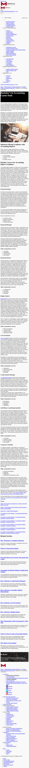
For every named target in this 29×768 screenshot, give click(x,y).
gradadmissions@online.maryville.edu (15, 681)
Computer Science (10, 40)
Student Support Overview (12, 69)
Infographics (9, 78)
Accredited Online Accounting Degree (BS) (13, 87)
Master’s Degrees (10, 22)
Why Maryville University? (9, 696)
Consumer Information (11, 746)
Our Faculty (9, 60)
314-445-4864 (10, 676)
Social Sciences (9, 39)
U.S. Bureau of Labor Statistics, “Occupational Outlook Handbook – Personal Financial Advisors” (13, 532)
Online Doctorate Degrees (12, 709)
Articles (8, 77)
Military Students (10, 52)
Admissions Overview (11, 47)
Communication (9, 35)
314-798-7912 (10, 680)
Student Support (7, 742)
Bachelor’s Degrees (10, 21)
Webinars (8, 80)
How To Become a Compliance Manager (12, 540)
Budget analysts (4, 298)
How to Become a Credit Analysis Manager (13, 581)
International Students (11, 53)
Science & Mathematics (11, 34)
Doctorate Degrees (10, 24)
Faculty (8, 701)
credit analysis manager (7, 377)
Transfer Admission (10, 737)
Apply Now (9, 11)
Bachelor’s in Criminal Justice (12, 729)
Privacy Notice (6, 759)
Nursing (8, 43)
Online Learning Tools (11, 70)
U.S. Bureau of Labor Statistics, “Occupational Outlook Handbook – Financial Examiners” (13, 525)
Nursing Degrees (10, 26)
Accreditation (9, 64)
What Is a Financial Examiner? (10, 548)
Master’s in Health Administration (13, 731)
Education (8, 37)
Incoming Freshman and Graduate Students (15, 49)
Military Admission (10, 739)
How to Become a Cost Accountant (11, 603)
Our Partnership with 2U (8, 761)
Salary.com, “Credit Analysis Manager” (9, 511)
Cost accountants (4, 338)
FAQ (7, 71)
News (7, 79)
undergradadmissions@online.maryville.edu (17, 678)
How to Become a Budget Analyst (10, 612)
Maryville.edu (6, 763)
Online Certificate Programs (12, 710)
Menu (2, 10)
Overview (8, 75)
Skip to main (3, 1)
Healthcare (8, 42)
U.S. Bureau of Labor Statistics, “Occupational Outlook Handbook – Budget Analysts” (13, 518)
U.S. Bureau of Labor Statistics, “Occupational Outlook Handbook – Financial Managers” (13, 529)
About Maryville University (12, 698)
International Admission (11, 738)
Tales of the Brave (10, 65)
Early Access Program (11, 55)
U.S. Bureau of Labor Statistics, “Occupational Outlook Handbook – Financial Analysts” (13, 521)
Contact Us (5, 674)
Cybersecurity (9, 31)
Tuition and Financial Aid (12, 48)
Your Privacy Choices (8, 765)
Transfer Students (10, 51)
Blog (4, 748)
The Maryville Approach (11, 703)
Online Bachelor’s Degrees (12, 707)
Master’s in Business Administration (14, 728)
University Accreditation (11, 699)
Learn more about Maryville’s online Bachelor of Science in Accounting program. (13, 493)
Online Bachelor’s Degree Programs (12, 86)
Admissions (6, 732)
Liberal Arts (8, 38)
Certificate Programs (10, 25)
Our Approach (9, 61)
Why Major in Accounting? (8, 643)
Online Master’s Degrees (11, 708)
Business (8, 30)
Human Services (10, 33)
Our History (9, 62)
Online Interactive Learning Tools (13, 700)
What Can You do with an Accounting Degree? (14, 634)
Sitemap (5, 766)
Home (2, 86)
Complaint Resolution (8, 762)
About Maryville (10, 58)
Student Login (9, 745)
